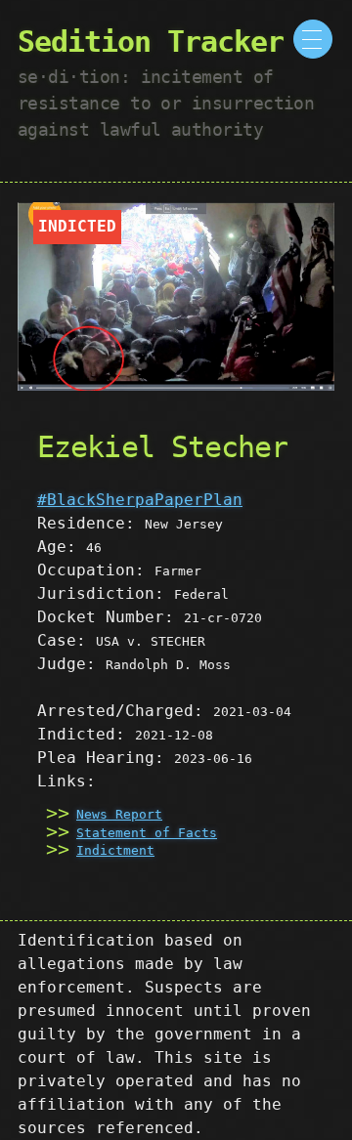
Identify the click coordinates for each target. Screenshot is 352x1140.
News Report (119, 814)
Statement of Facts (146, 832)
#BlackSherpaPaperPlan (139, 499)
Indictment (115, 850)
